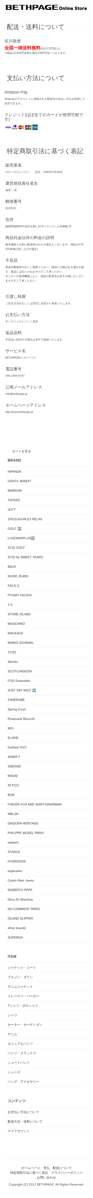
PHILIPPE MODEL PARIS (26, 833)
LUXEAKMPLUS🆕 (21, 538)
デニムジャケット (20, 986)
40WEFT (14, 757)
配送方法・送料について (25, 1121)
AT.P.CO (13, 785)
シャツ (12, 1015)
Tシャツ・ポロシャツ (23, 1005)
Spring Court (17, 709)
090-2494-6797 (15, 375)
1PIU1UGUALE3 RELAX (25, 519)
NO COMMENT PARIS (24, 909)
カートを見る (21, 451)
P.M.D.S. (14, 585)
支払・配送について (57, 1168)
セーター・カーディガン (25, 1024)
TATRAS (14, 500)
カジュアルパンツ (20, 1043)
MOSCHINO (16, 623)
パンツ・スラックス (22, 1053)
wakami (13, 842)
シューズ (14, 1072)
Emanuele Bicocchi (21, 719)
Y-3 (10, 604)
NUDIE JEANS (18, 576)
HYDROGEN (17, 861)
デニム (12, 1034)
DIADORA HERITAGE (23, 823)
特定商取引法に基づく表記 (29, 1172)
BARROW (15, 490)
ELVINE (13, 738)
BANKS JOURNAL (21, 643)
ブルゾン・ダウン (20, 977)
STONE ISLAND (19, 614)
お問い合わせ (46, 1177)
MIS (10, 728)
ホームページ (30, 1168)
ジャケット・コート (22, 967)
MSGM (13, 776)
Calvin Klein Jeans (21, 880)
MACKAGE (15, 633)
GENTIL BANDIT (19, 481)
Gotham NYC (17, 747)
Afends (13, 662)
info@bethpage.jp (16, 393)
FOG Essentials (19, 681)
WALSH (13, 814)
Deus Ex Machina (20, 899)
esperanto (15, 871)
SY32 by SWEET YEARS (25, 557)
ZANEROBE (16, 700)
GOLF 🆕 (14, 528)
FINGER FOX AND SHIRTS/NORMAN (35, 804)
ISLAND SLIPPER (20, 918)
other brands (17, 928)
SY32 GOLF (16, 547)
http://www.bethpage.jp (19, 412)
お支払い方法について (23, 1112)
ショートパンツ (19, 1062)
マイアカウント (19, 1131)
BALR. (12, 566)
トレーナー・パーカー (23, 996)
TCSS (12, 652)
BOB (11, 795)
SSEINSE (14, 766)
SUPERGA (15, 937)
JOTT (12, 509)
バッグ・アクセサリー (23, 1081)
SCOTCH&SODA (20, 671)
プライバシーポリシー (67, 1172)
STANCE (14, 852)
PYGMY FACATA (20, 595)
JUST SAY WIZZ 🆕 (22, 690)
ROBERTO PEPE (20, 890)
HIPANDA (14, 471)
